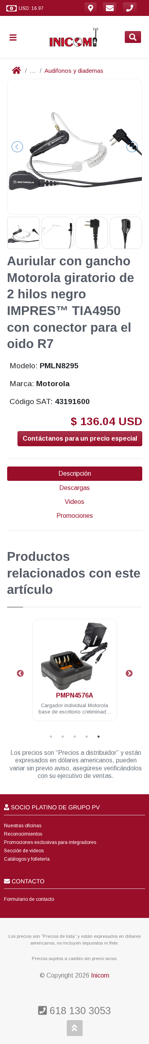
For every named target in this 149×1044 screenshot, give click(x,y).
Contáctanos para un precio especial (80, 438)
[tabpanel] (74, 675)
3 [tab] (75, 737)
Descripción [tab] (74, 473)
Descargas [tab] (74, 487)
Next (129, 674)
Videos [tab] (74, 501)
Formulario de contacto (29, 899)
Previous (20, 674)
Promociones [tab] (74, 515)
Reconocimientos (23, 834)
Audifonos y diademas (74, 70)
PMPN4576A (74, 695)
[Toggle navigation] (16, 37)
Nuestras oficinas (22, 825)
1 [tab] (51, 737)
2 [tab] (63, 737)
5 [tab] (99, 737)
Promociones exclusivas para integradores (50, 842)
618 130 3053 (79, 1010)
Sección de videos (24, 850)
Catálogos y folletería (27, 859)
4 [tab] (87, 737)
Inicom (100, 975)
